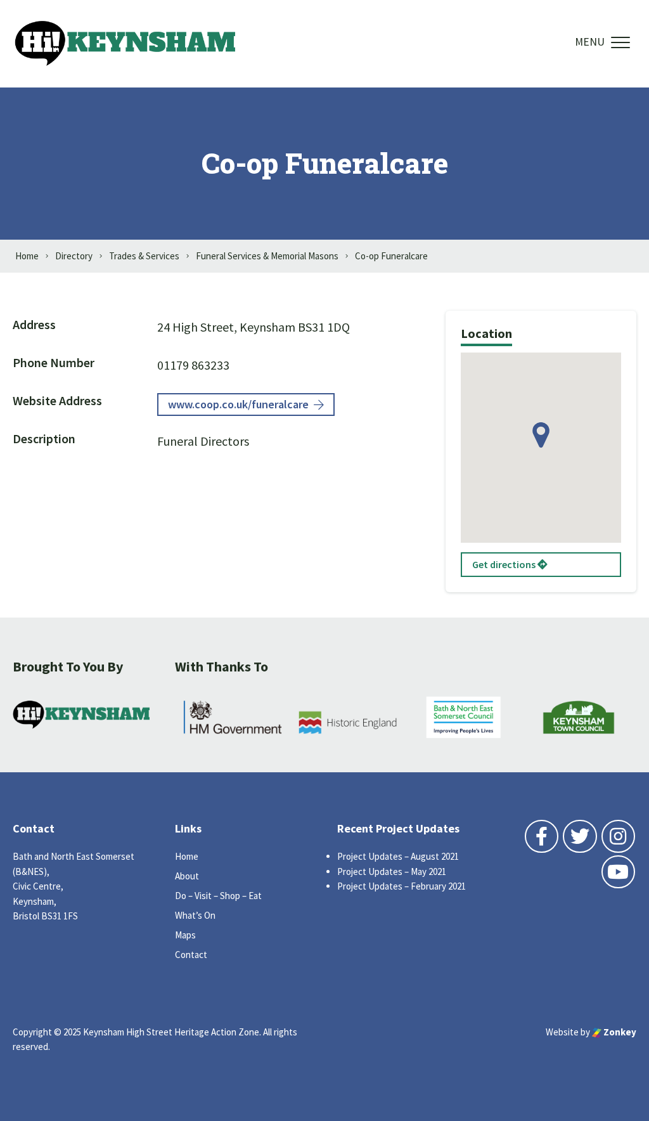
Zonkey (618, 1032)
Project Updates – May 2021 (391, 871)
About (187, 876)
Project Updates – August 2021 (398, 856)
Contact (191, 955)
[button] (541, 435)
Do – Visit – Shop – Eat (218, 896)
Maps (185, 935)
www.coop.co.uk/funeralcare (238, 404)
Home (186, 856)
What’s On (195, 915)
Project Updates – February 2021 (401, 886)
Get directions (504, 564)
